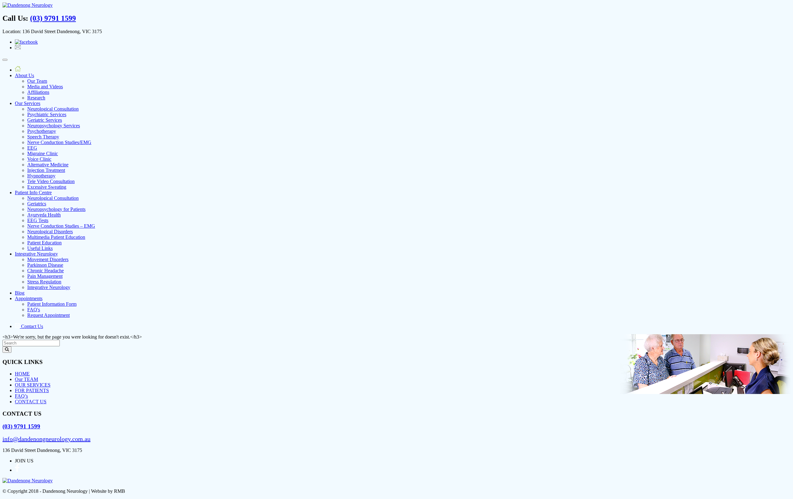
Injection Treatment (46, 170)
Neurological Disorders (50, 231)
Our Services (27, 103)
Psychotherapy (41, 131)
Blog (19, 292)
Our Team (37, 81)
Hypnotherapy (41, 175)
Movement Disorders (47, 259)
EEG (32, 148)
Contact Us (31, 326)
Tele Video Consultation (51, 181)
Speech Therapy (43, 136)
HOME (22, 373)
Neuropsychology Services (53, 125)
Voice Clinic (39, 159)
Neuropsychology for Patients (56, 209)
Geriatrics (36, 203)
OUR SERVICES (32, 384)
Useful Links (40, 248)
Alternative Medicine (47, 164)
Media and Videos (45, 86)
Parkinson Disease (45, 265)
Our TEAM (26, 379)
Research (36, 97)
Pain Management (45, 276)
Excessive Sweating (46, 187)
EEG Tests (37, 220)
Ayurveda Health (44, 214)
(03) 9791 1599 (53, 18)
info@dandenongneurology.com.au (46, 439)
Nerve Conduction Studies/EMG (59, 142)
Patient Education (44, 242)
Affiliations (38, 92)
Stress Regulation (44, 281)
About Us (24, 75)
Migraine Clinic (42, 153)
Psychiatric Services (46, 114)
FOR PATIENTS (32, 390)
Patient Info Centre (33, 192)
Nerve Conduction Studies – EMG (61, 226)
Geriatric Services (44, 120)
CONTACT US (30, 401)
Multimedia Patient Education (56, 237)
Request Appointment (48, 315)
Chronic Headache (45, 270)
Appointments (28, 298)
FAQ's (33, 309)
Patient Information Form (52, 304)
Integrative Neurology (36, 253)
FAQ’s (21, 396)
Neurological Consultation (53, 109)
